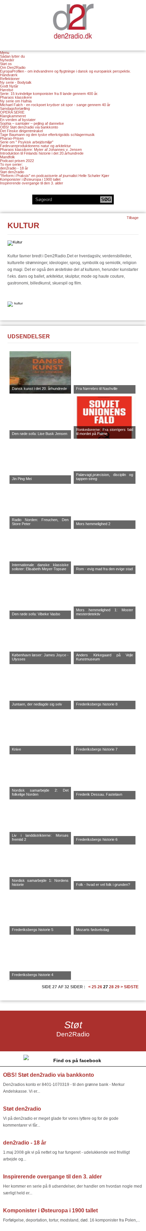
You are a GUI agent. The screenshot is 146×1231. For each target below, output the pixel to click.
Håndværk (9, 75)
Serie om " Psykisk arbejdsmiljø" (26, 142)
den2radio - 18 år (14, 168)
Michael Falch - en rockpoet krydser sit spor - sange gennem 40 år (55, 105)
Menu (4, 53)
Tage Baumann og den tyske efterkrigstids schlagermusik (47, 135)
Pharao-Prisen (12, 138)
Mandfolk (7, 157)
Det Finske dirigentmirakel (21, 131)
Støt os (6, 64)
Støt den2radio (12, 172)
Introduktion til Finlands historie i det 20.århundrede (42, 153)
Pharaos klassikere (16, 97)
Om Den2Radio (12, 67)
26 (99, 987)
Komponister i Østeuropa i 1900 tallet (30, 179)
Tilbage (133, 218)
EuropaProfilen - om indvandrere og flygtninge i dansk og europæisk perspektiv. (65, 71)
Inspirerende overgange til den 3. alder (31, 183)
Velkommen (73, 21)
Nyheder (7, 60)
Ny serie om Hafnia (16, 101)
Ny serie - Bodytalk (16, 82)
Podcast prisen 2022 (17, 161)
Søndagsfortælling (15, 108)
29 (117, 987)
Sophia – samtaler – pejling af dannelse (32, 123)
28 (111, 987)
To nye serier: (11, 164)
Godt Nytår (9, 86)
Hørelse (6, 90)
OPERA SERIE (12, 112)
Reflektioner (10, 79)
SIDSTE (131, 987)
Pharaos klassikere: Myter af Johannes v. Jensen (41, 149)
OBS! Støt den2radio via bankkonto (29, 127)
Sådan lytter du (12, 56)
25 (94, 987)
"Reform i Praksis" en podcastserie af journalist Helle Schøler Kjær (54, 176)
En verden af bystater (18, 120)
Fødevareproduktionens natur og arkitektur (35, 146)
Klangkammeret (13, 116)
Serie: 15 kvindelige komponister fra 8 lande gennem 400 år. (49, 94)
